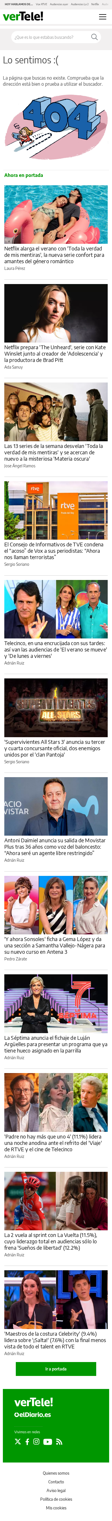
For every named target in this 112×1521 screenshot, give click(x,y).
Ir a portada (56, 1368)
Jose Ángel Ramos (19, 465)
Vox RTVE (41, 4)
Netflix (95, 4)
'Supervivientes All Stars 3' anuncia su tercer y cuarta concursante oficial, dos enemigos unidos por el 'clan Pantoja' (54, 748)
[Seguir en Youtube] (47, 1441)
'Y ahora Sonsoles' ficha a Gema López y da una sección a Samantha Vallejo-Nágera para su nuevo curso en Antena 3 (54, 945)
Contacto (56, 1481)
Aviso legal (56, 1490)
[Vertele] (33, 1402)
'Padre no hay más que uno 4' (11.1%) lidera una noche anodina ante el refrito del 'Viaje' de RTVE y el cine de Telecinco (53, 1142)
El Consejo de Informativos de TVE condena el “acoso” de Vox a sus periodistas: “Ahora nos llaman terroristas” (53, 550)
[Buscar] (94, 37)
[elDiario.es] (32, 1414)
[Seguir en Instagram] (36, 1441)
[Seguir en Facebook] (27, 1441)
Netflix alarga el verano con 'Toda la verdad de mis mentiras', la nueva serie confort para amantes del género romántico (54, 254)
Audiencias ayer (59, 4)
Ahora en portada (23, 175)
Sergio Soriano (16, 564)
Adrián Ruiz (14, 662)
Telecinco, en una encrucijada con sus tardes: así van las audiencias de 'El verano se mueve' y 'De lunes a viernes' (55, 649)
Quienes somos (56, 1473)
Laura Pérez (14, 268)
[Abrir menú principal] (102, 16)
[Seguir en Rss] (59, 1441)
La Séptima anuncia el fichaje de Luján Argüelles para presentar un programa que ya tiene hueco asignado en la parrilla (55, 1044)
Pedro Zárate (15, 958)
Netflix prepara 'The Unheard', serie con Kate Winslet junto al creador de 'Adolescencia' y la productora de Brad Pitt (55, 353)
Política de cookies (56, 1499)
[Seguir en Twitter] (17, 1441)
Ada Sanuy (13, 367)
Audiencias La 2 (79, 4)
